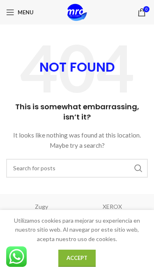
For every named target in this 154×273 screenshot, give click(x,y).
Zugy (41, 206)
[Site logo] (77, 11)
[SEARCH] (138, 168)
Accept (77, 258)
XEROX (112, 206)
